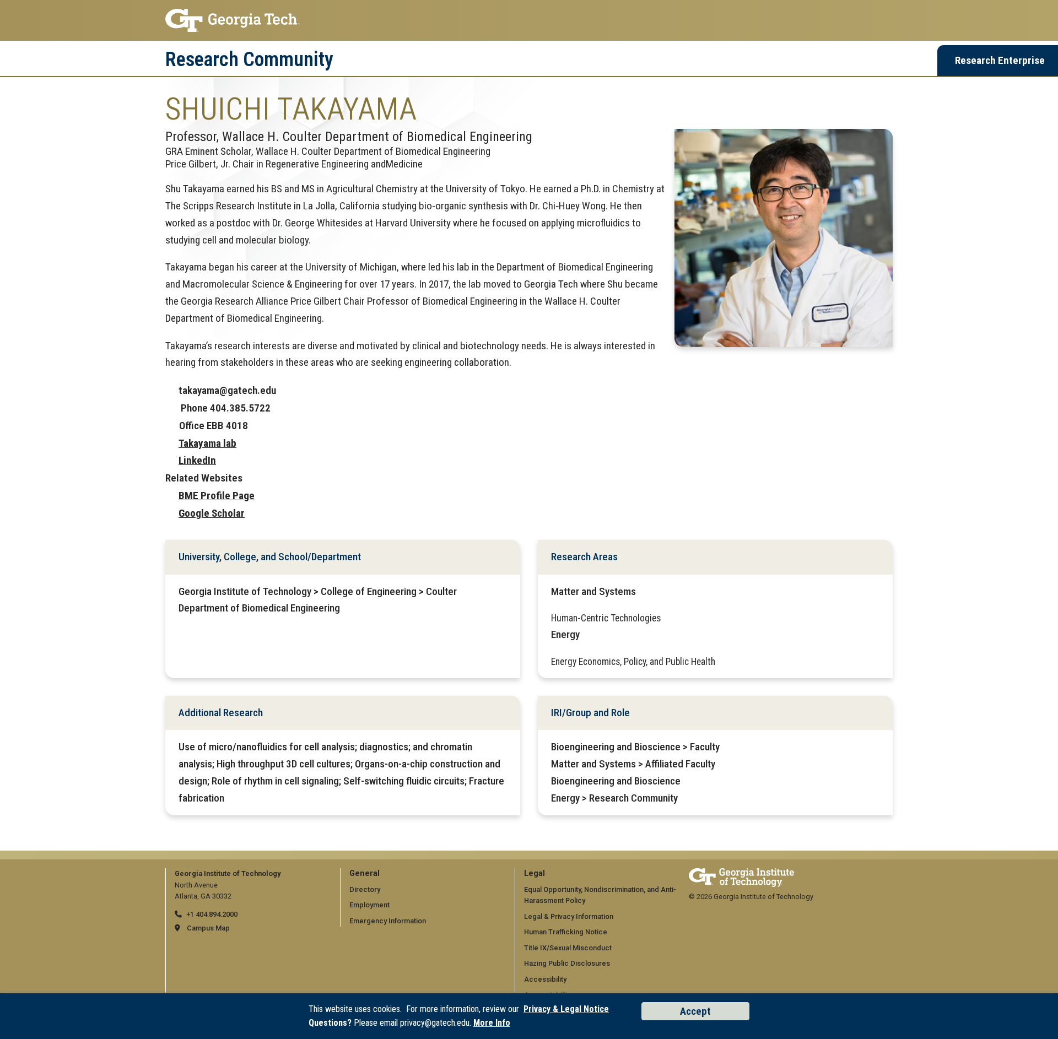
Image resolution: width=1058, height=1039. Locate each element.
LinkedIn (197, 460)
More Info (491, 1023)
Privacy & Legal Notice (566, 1009)
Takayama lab (207, 443)
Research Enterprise (1000, 60)
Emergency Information (387, 921)
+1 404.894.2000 (211, 914)
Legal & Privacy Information (568, 916)
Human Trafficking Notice (565, 932)
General (364, 873)
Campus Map (208, 928)
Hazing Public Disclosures (567, 963)
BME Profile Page (217, 495)
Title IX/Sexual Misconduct (568, 948)
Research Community (249, 59)
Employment (369, 905)
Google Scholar (212, 513)
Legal (534, 873)
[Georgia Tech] (741, 873)
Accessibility (545, 979)
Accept (695, 1011)
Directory (364, 889)
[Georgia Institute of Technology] (529, 20)
